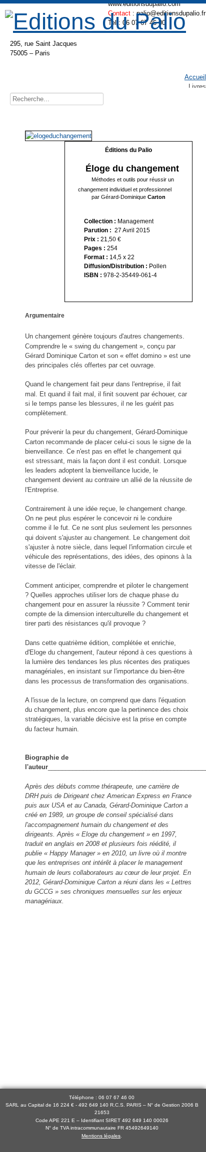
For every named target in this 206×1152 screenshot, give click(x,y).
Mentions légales (101, 1136)
